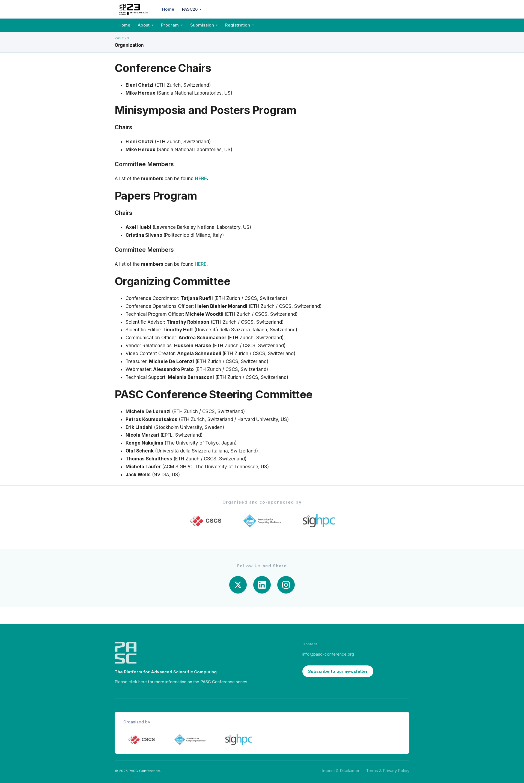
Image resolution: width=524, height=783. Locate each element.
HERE (201, 178)
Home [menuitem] (168, 9)
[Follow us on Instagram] (286, 585)
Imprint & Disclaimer (340, 770)
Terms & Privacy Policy (387, 770)
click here (138, 681)
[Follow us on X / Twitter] (238, 585)
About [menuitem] (144, 25)
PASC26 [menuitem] (190, 9)
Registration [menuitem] (237, 25)
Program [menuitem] (170, 25)
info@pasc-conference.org (328, 654)
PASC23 (122, 38)
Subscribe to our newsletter (338, 671)
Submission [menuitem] (202, 25)
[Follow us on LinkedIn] (262, 585)
